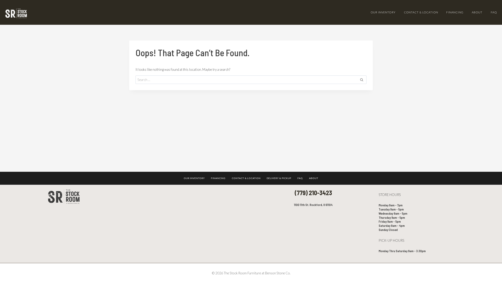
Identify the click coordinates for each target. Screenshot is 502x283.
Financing (454, 12)
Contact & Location (421, 12)
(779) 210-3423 (313, 192)
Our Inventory (383, 12)
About (477, 12)
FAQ (494, 12)
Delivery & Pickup (279, 178)
